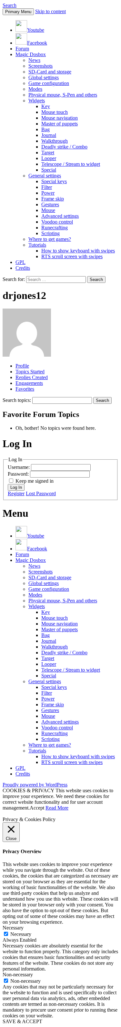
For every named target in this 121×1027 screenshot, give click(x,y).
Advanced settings (60, 216)
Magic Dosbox (30, 54)
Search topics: (17, 400)
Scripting (50, 233)
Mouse (48, 210)
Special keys (54, 181)
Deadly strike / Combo (64, 146)
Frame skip (52, 198)
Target (47, 152)
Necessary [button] (13, 927)
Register (16, 493)
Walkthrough (54, 141)
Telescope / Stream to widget (70, 164)
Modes (35, 89)
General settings (44, 175)
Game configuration (48, 83)
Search (9, 5)
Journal (48, 135)
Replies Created (31, 377)
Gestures (50, 204)
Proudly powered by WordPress (35, 784)
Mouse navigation (59, 118)
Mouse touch (54, 112)
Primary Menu (18, 11)
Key (45, 106)
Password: (19, 474)
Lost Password (41, 493)
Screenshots (40, 66)
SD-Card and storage (49, 71)
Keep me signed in (34, 481)
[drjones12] (27, 355)
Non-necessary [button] (18, 974)
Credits (22, 268)
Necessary (20, 934)
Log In (16, 487)
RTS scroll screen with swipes (72, 256)
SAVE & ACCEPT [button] (22, 1021)
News (34, 60)
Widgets (36, 100)
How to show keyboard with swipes (78, 250)
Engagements (29, 383)
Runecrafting (54, 227)
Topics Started (30, 371)
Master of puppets (59, 123)
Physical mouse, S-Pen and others (62, 95)
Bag (45, 129)
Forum (22, 48)
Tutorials (37, 245)
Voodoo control (57, 222)
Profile (22, 366)
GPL (20, 262)
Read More (56, 808)
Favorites (24, 389)
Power (48, 193)
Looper (48, 158)
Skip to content (50, 11)
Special (48, 170)
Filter (46, 187)
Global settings (43, 77)
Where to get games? (49, 239)
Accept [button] (37, 808)
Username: (19, 467)
